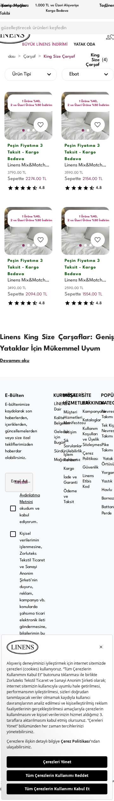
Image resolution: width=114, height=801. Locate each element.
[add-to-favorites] (40, 124)
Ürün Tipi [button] (21, 74)
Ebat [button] (74, 74)
